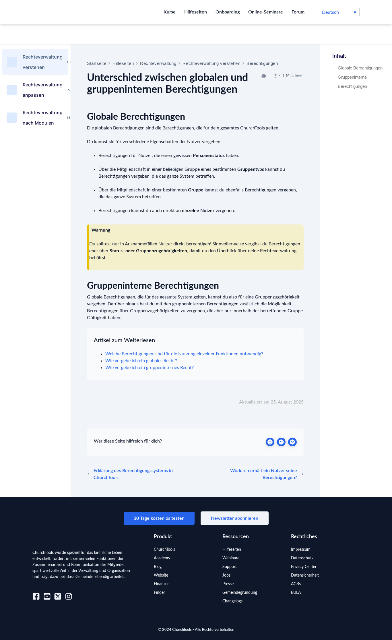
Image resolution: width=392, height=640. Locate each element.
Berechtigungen (262, 63)
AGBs (296, 584)
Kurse (170, 12)
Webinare (230, 558)
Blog (158, 567)
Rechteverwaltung (158, 63)
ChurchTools (164, 550)
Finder (159, 593)
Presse (228, 584)
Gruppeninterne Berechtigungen (352, 82)
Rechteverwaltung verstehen (211, 63)
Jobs (226, 575)
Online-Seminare (265, 12)
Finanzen (162, 584)
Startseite (96, 63)
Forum (298, 12)
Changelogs (232, 601)
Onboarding (228, 12)
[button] (337, 12)
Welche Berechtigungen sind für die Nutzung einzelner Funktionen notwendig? (184, 354)
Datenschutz (302, 558)
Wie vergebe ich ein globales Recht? (141, 360)
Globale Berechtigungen (360, 67)
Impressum (301, 550)
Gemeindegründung (239, 593)
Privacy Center (304, 567)
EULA (296, 593)
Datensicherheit (305, 575)
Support (229, 567)
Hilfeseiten (195, 12)
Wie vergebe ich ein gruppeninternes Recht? (149, 367)
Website (161, 575)
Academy (162, 558)
